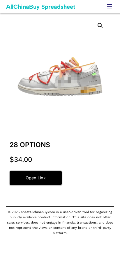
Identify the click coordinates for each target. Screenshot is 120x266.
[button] (100, 25)
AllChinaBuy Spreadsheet (40, 6)
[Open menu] (109, 6)
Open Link (36, 177)
